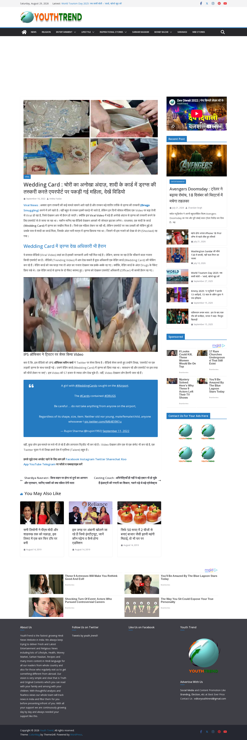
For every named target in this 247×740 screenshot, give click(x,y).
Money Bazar (161, 32)
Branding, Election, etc (192, 694)
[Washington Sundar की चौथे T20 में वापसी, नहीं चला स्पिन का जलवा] (177, 257)
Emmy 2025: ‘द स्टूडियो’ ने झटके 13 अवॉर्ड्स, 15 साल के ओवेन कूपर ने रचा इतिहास (207, 294)
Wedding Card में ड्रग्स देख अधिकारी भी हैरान (65, 246)
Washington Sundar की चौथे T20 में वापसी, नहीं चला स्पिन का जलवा (205, 255)
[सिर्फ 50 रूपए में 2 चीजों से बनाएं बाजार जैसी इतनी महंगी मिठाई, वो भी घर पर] (139, 504)
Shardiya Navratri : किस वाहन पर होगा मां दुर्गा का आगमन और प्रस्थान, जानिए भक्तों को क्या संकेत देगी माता (56, 480)
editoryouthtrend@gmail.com (210, 698)
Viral (27, 177)
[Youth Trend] (24, 32)
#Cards (85, 396)
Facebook (72, 459)
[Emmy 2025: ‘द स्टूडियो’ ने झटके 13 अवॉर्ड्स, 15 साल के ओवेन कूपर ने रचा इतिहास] (177, 297)
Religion (46, 32)
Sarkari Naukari (140, 32)
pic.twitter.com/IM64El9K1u (103, 421)
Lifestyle (86, 32)
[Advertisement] (123, 61)
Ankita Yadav (55, 198)
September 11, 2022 (116, 431)
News (33, 32)
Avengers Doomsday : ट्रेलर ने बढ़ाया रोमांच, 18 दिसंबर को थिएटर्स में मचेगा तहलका (196, 195)
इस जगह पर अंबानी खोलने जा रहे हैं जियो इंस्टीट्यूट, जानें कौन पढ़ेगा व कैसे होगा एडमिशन (89, 536)
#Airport (122, 385)
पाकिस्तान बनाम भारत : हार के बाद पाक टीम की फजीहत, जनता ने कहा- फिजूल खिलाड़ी (207, 316)
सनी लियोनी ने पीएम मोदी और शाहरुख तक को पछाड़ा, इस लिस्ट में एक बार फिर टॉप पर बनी (41, 536)
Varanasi (182, 32)
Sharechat (113, 459)
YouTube (35, 464)
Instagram (87, 459)
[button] (74, 32)
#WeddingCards (86, 385)
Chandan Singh (195, 207)
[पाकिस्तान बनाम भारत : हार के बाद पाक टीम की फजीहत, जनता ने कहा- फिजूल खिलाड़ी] (177, 318)
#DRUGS (110, 396)
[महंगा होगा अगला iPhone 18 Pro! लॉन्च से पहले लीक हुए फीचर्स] (177, 237)
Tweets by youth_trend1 (85, 635)
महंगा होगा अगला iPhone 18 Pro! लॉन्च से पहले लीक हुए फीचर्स (206, 235)
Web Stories (198, 32)
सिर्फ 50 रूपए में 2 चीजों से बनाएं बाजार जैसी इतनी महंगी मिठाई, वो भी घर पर (138, 534)
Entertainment (64, 32)
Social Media (187, 690)
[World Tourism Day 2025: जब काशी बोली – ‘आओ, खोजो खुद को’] (177, 277)
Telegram (48, 464)
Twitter (100, 459)
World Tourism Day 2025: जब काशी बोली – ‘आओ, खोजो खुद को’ (91, 3)
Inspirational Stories (111, 32)
